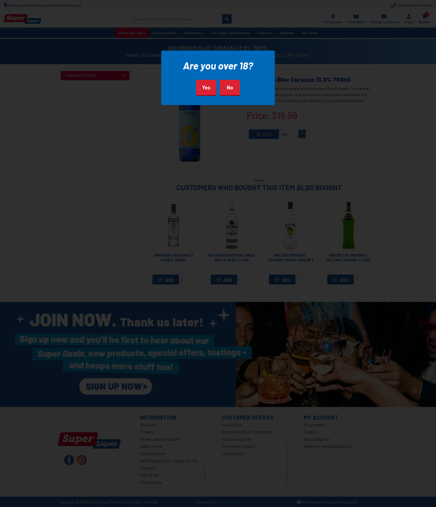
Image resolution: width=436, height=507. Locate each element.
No (230, 87)
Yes (206, 87)
